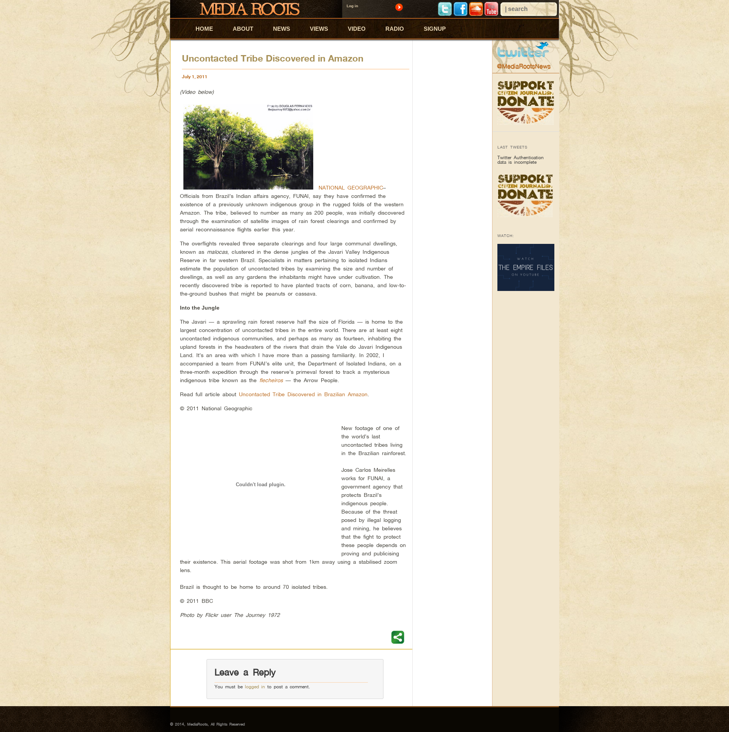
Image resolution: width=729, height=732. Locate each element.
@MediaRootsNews (524, 66)
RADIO (394, 28)
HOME (204, 28)
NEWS (281, 28)
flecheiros (271, 380)
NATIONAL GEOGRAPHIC (351, 187)
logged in (255, 686)
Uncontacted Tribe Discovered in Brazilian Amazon (303, 394)
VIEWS (319, 28)
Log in (352, 6)
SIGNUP (435, 28)
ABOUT (243, 28)
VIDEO (357, 28)
